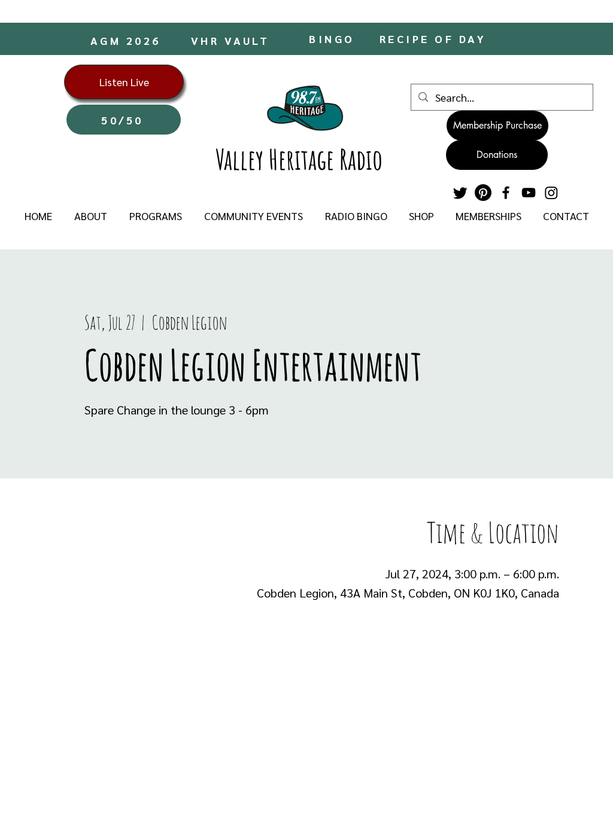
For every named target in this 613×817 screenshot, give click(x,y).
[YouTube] (528, 192)
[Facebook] (505, 192)
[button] (90, 216)
